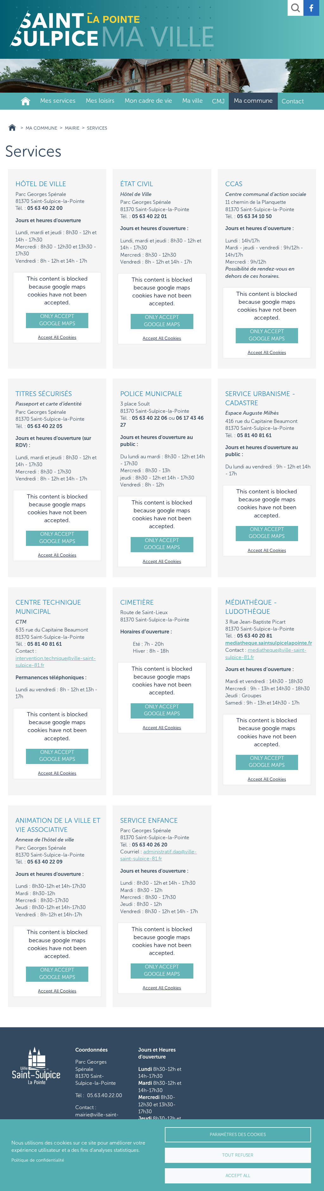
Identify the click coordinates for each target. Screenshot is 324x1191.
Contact (293, 101)
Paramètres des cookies (238, 1134)
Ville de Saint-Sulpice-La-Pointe (25, 101)
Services (97, 128)
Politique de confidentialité (37, 1160)
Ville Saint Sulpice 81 (12, 127)
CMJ (218, 101)
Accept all (238, 1175)
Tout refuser (237, 1155)
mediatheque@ (265, 650)
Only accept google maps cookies (57, 320)
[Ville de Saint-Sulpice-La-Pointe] (112, 28)
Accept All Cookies (57, 337)
